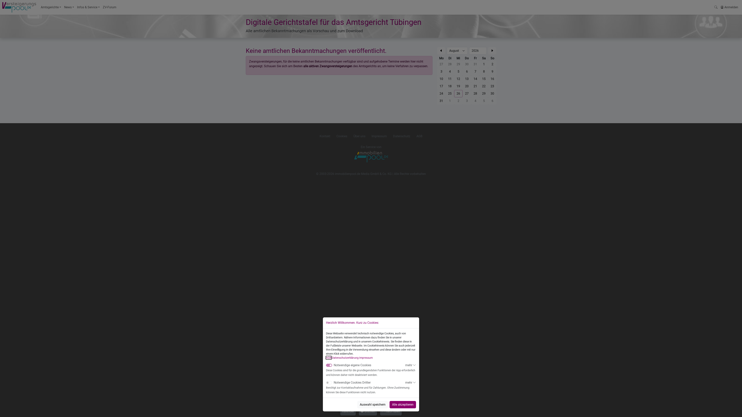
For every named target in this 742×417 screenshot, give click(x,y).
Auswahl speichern (372, 404)
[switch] (329, 382)
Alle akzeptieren (403, 404)
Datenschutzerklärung (345, 357)
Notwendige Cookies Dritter (352, 382)
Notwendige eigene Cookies (352, 365)
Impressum (366, 357)
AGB (328, 357)
